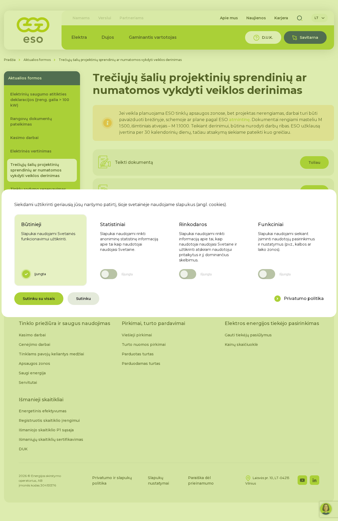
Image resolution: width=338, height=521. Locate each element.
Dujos (108, 37)
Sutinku (83, 298)
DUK (23, 449)
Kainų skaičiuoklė (241, 344)
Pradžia (10, 60)
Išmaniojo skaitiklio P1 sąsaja (46, 430)
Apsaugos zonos (34, 363)
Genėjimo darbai (34, 344)
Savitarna (309, 37)
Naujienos (256, 18)
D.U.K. (267, 37)
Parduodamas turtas (141, 363)
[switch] (108, 274)
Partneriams (132, 18)
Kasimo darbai (32, 335)
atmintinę (239, 119)
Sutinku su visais (39, 298)
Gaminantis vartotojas (153, 37)
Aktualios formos (37, 60)
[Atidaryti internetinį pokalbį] (326, 509)
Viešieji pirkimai (137, 335)
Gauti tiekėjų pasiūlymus (248, 335)
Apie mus (229, 18)
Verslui (104, 18)
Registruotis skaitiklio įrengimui (49, 420)
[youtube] (302, 480)
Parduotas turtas (138, 354)
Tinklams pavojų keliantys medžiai (51, 354)
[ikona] (277, 298)
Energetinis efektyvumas (43, 411)
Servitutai (28, 382)
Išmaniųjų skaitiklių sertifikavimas (51, 439)
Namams (81, 18)
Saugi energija (32, 373)
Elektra (79, 37)
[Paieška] (300, 18)
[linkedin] (314, 480)
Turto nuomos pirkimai (144, 344)
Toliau (314, 162)
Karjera (281, 18)
